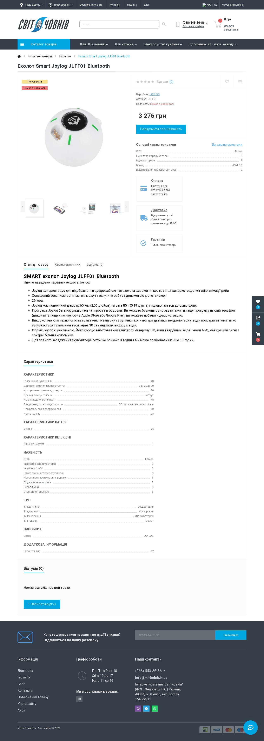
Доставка (159, 210)
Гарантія (132, 4)
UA (209, 4)
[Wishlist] (226, 82)
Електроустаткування (161, 44)
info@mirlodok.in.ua (151, 678)
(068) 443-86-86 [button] (148, 671)
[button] (258, 337)
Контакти (115, 4)
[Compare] (239, 82)
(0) (171, 82)
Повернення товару (33, 697)
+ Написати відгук (42, 604)
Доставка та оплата (91, 4)
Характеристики (67, 264)
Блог (146, 4)
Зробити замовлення (231, 28)
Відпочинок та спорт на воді (211, 44)
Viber (138, 709)
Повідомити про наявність (161, 129)
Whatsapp (155, 709)
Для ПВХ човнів (92, 44)
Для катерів (124, 44)
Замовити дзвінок (193, 26)
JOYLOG (155, 94)
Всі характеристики (227, 145)
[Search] (163, 24)
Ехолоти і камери (40, 56)
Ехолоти (65, 56)
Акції (21, 710)
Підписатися (231, 635)
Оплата (157, 181)
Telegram (146, 709)
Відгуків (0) (95, 264)
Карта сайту (27, 704)
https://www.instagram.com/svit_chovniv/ (79, 699)
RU (215, 4)
